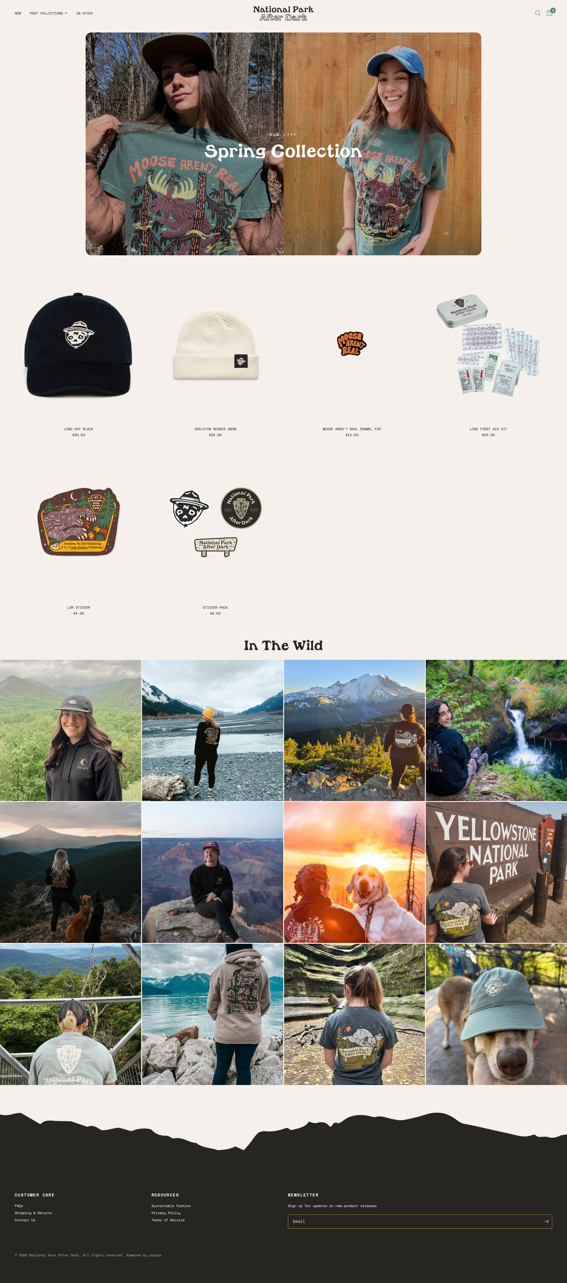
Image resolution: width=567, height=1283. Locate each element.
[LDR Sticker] (79, 522)
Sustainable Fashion (171, 1205)
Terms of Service (168, 1219)
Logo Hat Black (78, 428)
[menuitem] (20, 13)
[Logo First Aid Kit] (489, 343)
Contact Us (25, 1219)
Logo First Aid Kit (488, 428)
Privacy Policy (165, 1212)
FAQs (19, 1205)
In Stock (84, 13)
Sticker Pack (215, 607)
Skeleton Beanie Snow (215, 428)
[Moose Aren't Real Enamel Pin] (352, 343)
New (18, 13)
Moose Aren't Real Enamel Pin (352, 428)
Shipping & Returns (33, 1212)
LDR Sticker (78, 607)
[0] (548, 13)
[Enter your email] (546, 1221)
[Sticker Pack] (215, 522)
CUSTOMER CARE (35, 1195)
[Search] (538, 13)
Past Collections (46, 13)
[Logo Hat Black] (79, 343)
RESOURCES (165, 1195)
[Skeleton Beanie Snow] (215, 343)
